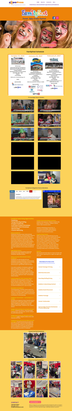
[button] (35, 345)
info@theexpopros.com (17, 407)
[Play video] (22, 106)
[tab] (46, 261)
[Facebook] (54, 18)
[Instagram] (57, 18)
